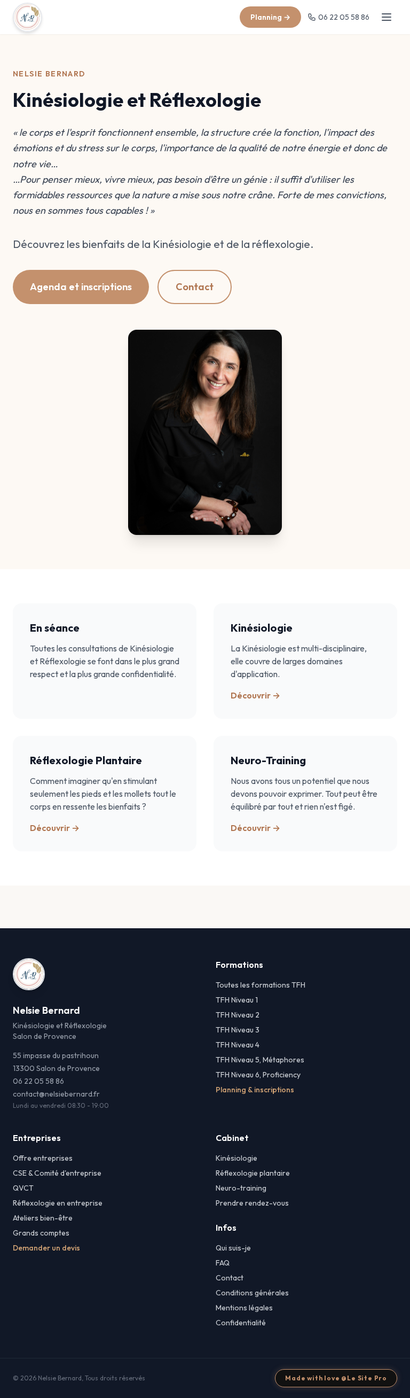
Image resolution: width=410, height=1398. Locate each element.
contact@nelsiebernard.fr (56, 1094)
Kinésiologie (236, 1158)
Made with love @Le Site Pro (336, 1378)
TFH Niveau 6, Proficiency (258, 1074)
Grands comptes (41, 1233)
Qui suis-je (233, 1248)
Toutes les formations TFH (260, 985)
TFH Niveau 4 (237, 1045)
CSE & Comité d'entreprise (57, 1173)
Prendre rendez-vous (252, 1203)
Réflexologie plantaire (253, 1173)
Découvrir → (255, 695)
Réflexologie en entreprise (57, 1203)
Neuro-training (241, 1188)
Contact (195, 287)
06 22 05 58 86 (343, 17)
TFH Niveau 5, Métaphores (260, 1060)
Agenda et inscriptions (81, 287)
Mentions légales (244, 1307)
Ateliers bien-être (43, 1218)
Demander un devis (46, 1248)
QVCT (23, 1188)
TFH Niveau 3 (237, 1030)
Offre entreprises (43, 1158)
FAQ (223, 1263)
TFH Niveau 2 (237, 1015)
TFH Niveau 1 (237, 1000)
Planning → (270, 17)
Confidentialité (241, 1322)
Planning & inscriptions (255, 1089)
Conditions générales (252, 1293)
